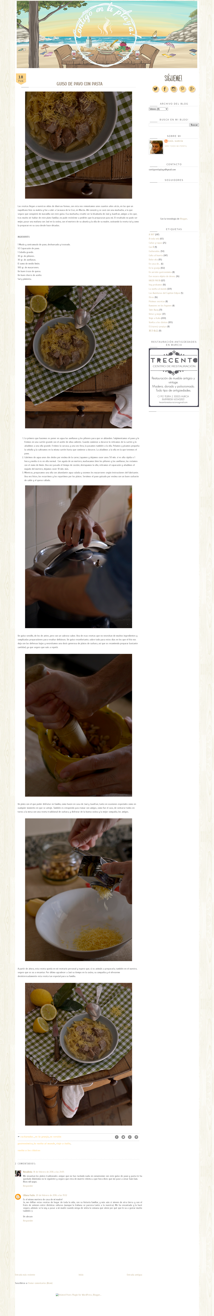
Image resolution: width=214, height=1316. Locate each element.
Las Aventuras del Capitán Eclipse (164, 293)
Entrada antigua (134, 1274)
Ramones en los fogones (160, 305)
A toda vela (154, 238)
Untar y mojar (155, 314)
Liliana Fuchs (29, 1195)
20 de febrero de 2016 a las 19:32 (51, 1195)
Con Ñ (151, 247)
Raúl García (175, 141)
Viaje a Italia (63, 1143)
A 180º (151, 234)
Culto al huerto (156, 255)
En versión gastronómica (160, 272)
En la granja (42, 1136)
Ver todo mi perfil (176, 146)
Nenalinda (27, 1171)
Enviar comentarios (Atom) (40, 1283)
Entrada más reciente (25, 1274)
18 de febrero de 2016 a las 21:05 (48, 1171)
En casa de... (154, 263)
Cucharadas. (27, 1136)
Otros (151, 297)
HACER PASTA (154, 280)
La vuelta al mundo (44, 1143)
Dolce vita (153, 259)
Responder (28, 1185)
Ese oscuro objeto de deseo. (162, 276)
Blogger (183, 218)
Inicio (81, 1274)
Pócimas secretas (157, 301)
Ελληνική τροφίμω (158, 326)
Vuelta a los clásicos (29, 1150)
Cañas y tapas (155, 242)
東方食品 (153, 330)
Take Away (154, 309)
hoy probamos (155, 284)
